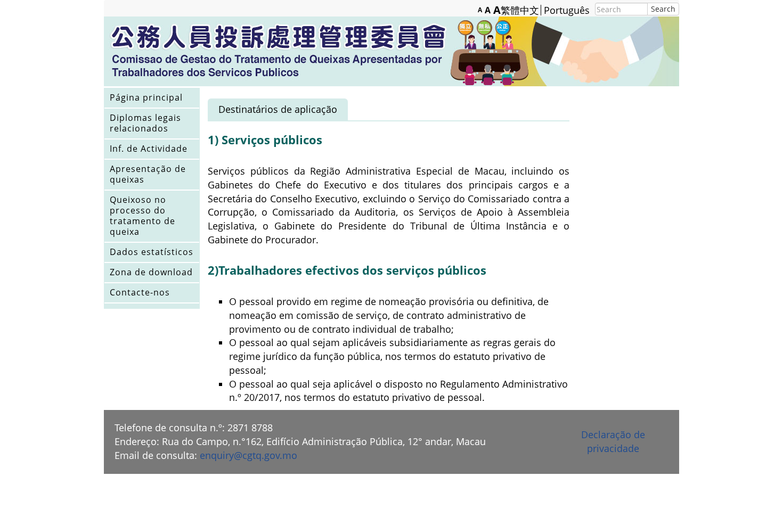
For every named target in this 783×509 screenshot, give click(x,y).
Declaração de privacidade (613, 441)
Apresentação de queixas (148, 174)
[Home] (391, 51)
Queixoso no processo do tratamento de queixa (142, 215)
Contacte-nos (140, 292)
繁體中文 (520, 10)
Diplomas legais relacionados (145, 123)
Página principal (146, 97)
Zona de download (151, 272)
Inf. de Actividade (148, 148)
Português (567, 10)
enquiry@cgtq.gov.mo (248, 455)
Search (663, 9)
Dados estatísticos (151, 252)
